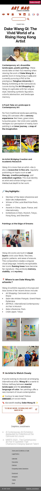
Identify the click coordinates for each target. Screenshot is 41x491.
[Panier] (20, 14)
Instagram (15, 476)
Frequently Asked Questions (20, 468)
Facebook (15, 473)
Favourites (15, 462)
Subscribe (34, 2)
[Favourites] (8, 14)
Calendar (14, 458)
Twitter (14, 480)
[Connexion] (29, 14)
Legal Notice (15, 454)
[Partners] (3, 14)
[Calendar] (12, 14)
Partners (14, 465)
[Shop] (24, 14)
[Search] (20, 19)
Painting (20, 24)
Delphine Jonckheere (32, 488)
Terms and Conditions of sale (20, 450)
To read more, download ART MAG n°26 (18, 409)
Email (13, 483)
